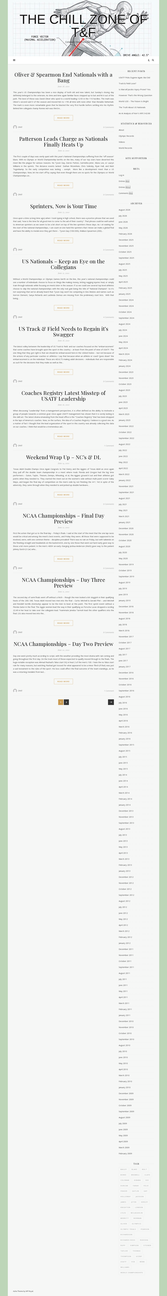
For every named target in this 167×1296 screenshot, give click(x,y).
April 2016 (123, 720)
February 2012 (125, 937)
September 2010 (126, 1039)
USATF (124, 1262)
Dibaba (137, 1180)
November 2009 (126, 1099)
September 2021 (126, 492)
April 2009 (123, 1141)
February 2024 (125, 360)
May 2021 (123, 510)
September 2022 (126, 438)
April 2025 (123, 282)
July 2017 (123, 654)
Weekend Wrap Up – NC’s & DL (63, 457)
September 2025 (126, 258)
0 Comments (108, 127)
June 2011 (123, 985)
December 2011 (126, 949)
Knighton (125, 1207)
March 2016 (124, 726)
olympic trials (128, 1229)
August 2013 (124, 829)
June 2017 (123, 660)
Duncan (124, 1186)
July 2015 (123, 756)
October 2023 (125, 384)
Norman (138, 1218)
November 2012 (126, 883)
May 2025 (123, 276)
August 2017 (124, 648)
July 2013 (123, 835)
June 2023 (123, 402)
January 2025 (124, 294)
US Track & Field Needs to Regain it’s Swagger (63, 331)
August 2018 (124, 618)
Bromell (135, 1175)
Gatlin (135, 1191)
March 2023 (124, 414)
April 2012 (123, 925)
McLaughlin (137, 1213)
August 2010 (124, 1045)
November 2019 (126, 564)
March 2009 (124, 1147)
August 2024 (124, 324)
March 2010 (124, 1075)
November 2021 (126, 486)
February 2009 (125, 1153)
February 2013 (125, 865)
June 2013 (123, 841)
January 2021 (124, 522)
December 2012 (126, 877)
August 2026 (124, 209)
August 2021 (124, 498)
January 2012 (124, 943)
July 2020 (123, 552)
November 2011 (126, 955)
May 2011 (123, 991)
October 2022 (125, 432)
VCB (133, 1262)
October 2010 (125, 1033)
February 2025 (125, 288)
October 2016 (125, 684)
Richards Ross (128, 1240)
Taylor (124, 1251)
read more (63, 118)
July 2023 (123, 396)
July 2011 (123, 979)
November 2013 (126, 817)
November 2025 (126, 245)
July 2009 (123, 1123)
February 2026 (125, 233)
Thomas (137, 1251)
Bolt (144, 1169)
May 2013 (123, 847)
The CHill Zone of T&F (84, 26)
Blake (134, 1169)
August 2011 (124, 973)
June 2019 (123, 594)
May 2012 (123, 919)
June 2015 (123, 762)
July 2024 (123, 330)
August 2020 (124, 546)
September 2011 (126, 967)
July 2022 (123, 450)
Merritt (125, 1218)
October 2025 (125, 251)
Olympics (136, 1224)
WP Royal (29, 1291)
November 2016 (126, 678)
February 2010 (125, 1081)
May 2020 (123, 558)
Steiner (147, 1245)
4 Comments (108, 317)
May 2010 (123, 1063)
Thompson (126, 1256)
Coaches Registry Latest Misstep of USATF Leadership (64, 395)
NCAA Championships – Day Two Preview (64, 643)
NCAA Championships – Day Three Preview (63, 582)
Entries (124, 181)
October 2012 (125, 889)
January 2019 (124, 600)
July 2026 (123, 215)
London (139, 1207)
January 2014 (124, 804)
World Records (125, 148)
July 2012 (123, 907)
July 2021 (123, 504)
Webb (142, 1262)
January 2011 (124, 1015)
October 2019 (125, 570)
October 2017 (125, 642)
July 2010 (123, 1051)
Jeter (133, 1202)
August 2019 (124, 582)
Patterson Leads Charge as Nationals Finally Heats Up (63, 141)
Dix (147, 1180)
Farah (136, 1186)
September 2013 (126, 823)
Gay (145, 1191)
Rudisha (144, 1240)
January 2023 (124, 420)
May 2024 (123, 342)
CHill (20, 127)
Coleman (125, 1180)
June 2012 (123, 913)
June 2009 (123, 1129)
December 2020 (126, 528)
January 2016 (124, 738)
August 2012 (124, 901)
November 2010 (126, 1027)
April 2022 (123, 468)
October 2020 (125, 540)
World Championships (132, 1273)
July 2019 (123, 588)
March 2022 (124, 474)
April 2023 (123, 408)
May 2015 (123, 768)
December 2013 (126, 811)
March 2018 (124, 630)
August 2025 (124, 264)
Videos (122, 142)
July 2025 (123, 270)
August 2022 (124, 444)
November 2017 (126, 636)
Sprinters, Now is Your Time (63, 206)
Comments (126, 193)
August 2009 (124, 1117)
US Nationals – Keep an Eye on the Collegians (63, 264)
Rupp (123, 1245)
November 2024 (126, 306)
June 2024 (123, 336)
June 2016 (123, 708)
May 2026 (123, 227)
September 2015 (126, 744)
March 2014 (124, 792)
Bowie (123, 1175)
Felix (146, 1186)
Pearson (145, 1229)
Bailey (124, 1169)
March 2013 (124, 859)
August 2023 (124, 390)
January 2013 (124, 871)
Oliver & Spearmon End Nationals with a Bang (63, 77)
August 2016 (124, 696)
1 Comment (109, 445)
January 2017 (124, 666)
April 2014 (123, 786)
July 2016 (123, 702)
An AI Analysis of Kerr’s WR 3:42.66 (134, 113)
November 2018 (126, 612)
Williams (125, 1267)
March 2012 (124, 931)
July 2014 (123, 774)
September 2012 (126, 895)
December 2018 (126, 606)
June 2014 (123, 780)
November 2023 (126, 378)
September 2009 (126, 1111)
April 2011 (123, 997)
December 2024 (126, 300)
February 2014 (125, 798)
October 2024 (125, 312)
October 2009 (125, 1105)
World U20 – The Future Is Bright (134, 101)
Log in (121, 175)
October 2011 (125, 961)
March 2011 (124, 1003)
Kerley (144, 1202)
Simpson (134, 1245)
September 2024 (126, 318)
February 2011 (125, 1009)
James (123, 1202)
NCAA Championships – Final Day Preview (63, 518)
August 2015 (124, 750)
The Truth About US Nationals (132, 107)
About (121, 130)
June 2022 (123, 456)
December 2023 (126, 372)
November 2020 (126, 534)
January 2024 (124, 366)
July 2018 (123, 624)
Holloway (126, 1196)
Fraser (124, 1191)
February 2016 (125, 732)
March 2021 (124, 516)
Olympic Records (126, 136)
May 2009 (123, 1135)
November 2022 (126, 426)
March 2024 (124, 354)
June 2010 (123, 1057)
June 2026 (123, 221)
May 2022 (123, 462)
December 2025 (126, 239)
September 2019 (126, 576)
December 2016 (126, 672)
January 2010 (124, 1087)
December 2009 (126, 1093)
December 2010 (126, 1021)
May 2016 (123, 714)
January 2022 (124, 480)
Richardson (126, 1234)
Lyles (123, 1213)
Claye (147, 1175)
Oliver (124, 1224)
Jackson (140, 1196)
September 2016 (126, 690)
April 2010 (123, 1069)
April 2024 (123, 348)
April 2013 (123, 853)
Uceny (139, 1256)
